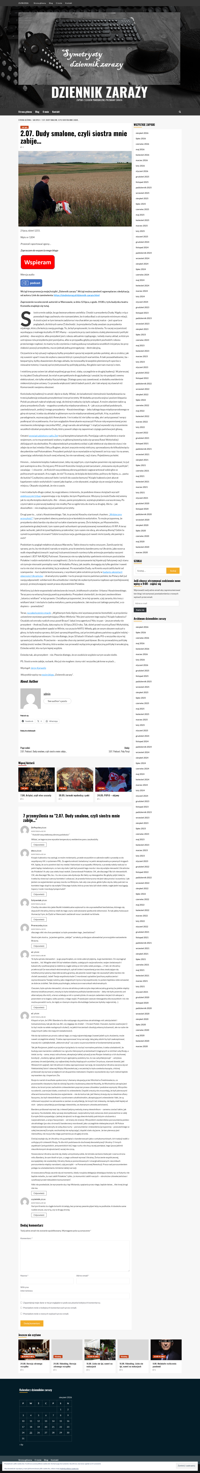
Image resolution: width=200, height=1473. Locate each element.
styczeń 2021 (142, 498)
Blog (51, 3)
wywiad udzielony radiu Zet (43, 435)
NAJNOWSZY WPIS (28, 1356)
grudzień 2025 (142, 176)
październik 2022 (144, 383)
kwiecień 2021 (142, 481)
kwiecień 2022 (142, 416)
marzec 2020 (142, 552)
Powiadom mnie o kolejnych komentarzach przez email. (50, 1307)
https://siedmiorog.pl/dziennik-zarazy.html (77, 295)
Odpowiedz (38, 844)
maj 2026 (140, 149)
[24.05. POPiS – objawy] (113, 779)
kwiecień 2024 (142, 285)
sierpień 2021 (142, 460)
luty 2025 (140, 231)
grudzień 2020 (142, 503)
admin (47, 693)
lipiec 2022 (141, 400)
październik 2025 (144, 187)
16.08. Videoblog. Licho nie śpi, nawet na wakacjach (131, 1365)
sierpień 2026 (142, 133)
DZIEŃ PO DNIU (93, 1356)
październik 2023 (144, 318)
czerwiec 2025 (142, 209)
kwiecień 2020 (142, 547)
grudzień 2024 (142, 242)
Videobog (58, 1356)
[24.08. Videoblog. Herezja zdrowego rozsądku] (66, 1349)
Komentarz (26, 1238)
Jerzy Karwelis (38, 667)
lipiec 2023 (141, 334)
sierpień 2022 (142, 394)
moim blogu (47, 674)
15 (60, 1421)
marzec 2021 (142, 487)
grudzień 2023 (142, 307)
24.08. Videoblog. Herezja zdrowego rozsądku (64, 1365)
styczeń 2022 (142, 432)
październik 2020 (144, 514)
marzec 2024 (142, 291)
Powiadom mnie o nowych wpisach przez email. (46, 1313)
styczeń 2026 (142, 171)
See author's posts (57, 701)
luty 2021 (140, 492)
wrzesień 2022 (142, 389)
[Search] (180, 111)
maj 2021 (140, 476)
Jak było (24, 127)
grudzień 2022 (142, 372)
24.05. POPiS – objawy (108, 795)
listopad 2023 (142, 313)
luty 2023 (140, 362)
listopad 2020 (142, 509)
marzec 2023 (142, 356)
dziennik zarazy (99, 92)
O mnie (59, 3)
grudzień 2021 (142, 438)
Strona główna (40, 3)
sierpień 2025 (142, 198)
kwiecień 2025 (142, 220)
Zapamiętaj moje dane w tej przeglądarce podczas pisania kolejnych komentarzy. (62, 1302)
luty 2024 (140, 296)
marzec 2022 (142, 421)
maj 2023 (140, 345)
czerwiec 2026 (142, 144)
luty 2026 (140, 165)
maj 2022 (140, 411)
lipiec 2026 (141, 138)
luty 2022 (140, 427)
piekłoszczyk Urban (30, 495)
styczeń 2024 (142, 302)
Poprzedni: (43, 749)
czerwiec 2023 (142, 340)
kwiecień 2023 (142, 351)
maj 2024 (140, 280)
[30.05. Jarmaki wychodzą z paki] (75, 779)
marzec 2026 (142, 160)
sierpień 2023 (142, 329)
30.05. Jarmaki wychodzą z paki (74, 795)
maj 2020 (140, 541)
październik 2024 (144, 253)
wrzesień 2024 (142, 258)
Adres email (82, 1275)
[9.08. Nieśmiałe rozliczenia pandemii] (166, 1349)
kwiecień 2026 (142, 155)
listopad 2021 (142, 443)
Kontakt (68, 3)
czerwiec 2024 (142, 274)
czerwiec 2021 (142, 470)
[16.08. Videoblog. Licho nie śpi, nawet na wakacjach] (133, 1349)
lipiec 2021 (141, 465)
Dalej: (119, 749)
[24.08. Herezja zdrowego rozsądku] (33, 1349)
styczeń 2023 (142, 367)
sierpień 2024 (142, 263)
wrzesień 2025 (142, 193)
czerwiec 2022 (142, 405)
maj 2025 (140, 214)
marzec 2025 (142, 225)
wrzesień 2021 (142, 454)
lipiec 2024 (141, 269)
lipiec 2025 (141, 204)
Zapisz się (140, 610)
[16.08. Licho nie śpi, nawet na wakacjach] (100, 1349)
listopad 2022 (142, 378)
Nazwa (24, 1275)
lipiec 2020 (141, 530)
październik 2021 (144, 449)
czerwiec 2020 (142, 536)
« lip (21, 1444)
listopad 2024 (142, 247)
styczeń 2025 (142, 236)
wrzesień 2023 (142, 323)
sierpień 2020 (142, 525)
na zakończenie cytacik (39, 612)
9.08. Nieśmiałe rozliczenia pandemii (164, 1365)
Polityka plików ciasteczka (69, 1469)
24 (23, 1432)
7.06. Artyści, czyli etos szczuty (35, 795)
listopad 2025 (142, 182)
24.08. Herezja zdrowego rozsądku (31, 1365)
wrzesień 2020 (142, 519)
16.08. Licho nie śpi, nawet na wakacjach (100, 1365)
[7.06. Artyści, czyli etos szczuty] (36, 779)
